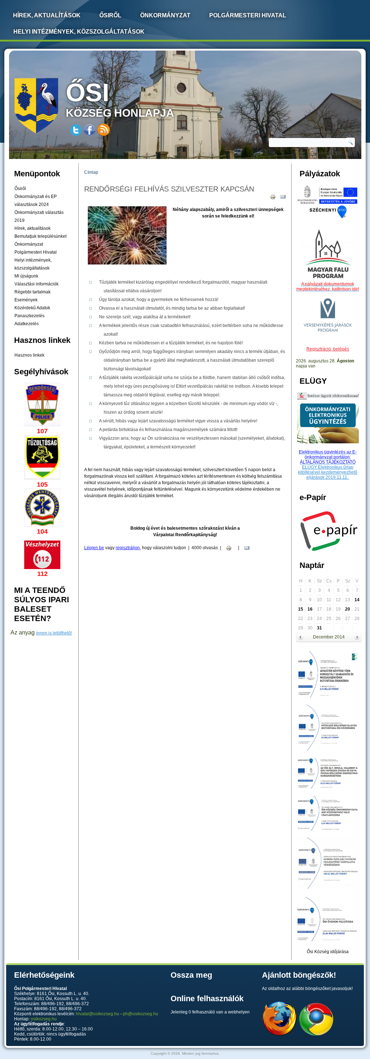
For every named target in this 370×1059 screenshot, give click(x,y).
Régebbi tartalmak (32, 291)
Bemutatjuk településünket (40, 236)
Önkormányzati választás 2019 (39, 216)
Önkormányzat (165, 15)
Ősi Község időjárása (328, 951)
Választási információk (36, 284)
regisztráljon (128, 547)
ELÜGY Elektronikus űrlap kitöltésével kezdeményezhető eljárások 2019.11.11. (327, 472)
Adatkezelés (26, 323)
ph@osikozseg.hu (140, 1013)
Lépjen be (94, 547)
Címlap (91, 172)
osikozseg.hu (44, 1018)
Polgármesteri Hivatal (247, 15)
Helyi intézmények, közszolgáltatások (79, 32)
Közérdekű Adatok (32, 307)
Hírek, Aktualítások (47, 15)
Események (26, 299)
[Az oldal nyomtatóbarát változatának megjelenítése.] (273, 196)
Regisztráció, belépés (327, 349)
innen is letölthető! (54, 633)
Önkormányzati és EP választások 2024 (35, 200)
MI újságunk (26, 276)
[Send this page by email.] (283, 196)
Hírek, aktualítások (32, 228)
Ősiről (110, 15)
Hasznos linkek (29, 355)
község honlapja (120, 98)
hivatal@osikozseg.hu (97, 1013)
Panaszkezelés (29, 315)
